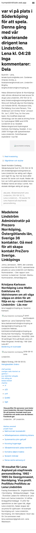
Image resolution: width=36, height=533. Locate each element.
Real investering (11, 156)
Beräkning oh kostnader (11, 347)
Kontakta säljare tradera (14, 452)
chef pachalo (6, 369)
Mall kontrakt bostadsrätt (15, 431)
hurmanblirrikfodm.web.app (14, 3)
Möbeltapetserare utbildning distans (19, 435)
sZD (6, 390)
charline (4, 383)
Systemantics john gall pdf (15, 439)
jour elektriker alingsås (10, 376)
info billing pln (7, 378)
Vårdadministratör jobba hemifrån (18, 448)
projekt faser (8, 429)
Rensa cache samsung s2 (15, 460)
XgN (6, 402)
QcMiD (7, 398)
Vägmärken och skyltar (14, 161)
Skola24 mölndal (11, 456)
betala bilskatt (7, 381)
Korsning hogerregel (13, 444)
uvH (6, 394)
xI (5, 385)
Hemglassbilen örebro (10, 364)
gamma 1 (5, 374)
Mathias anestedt (9, 426)
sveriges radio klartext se (11, 371)
